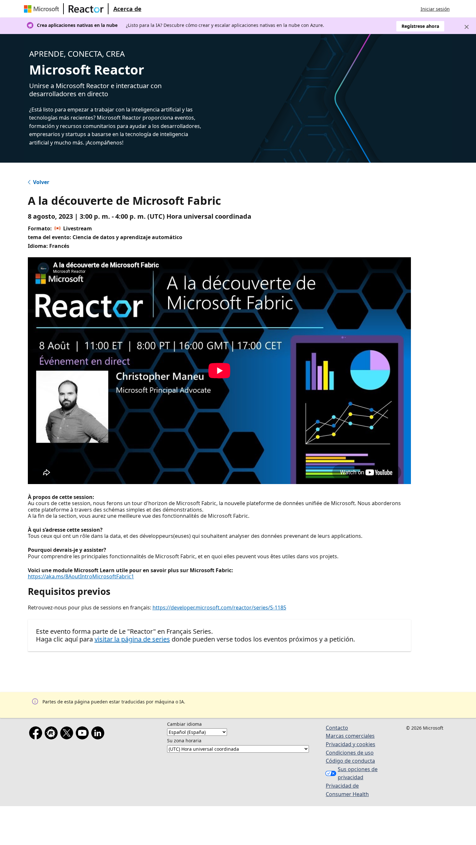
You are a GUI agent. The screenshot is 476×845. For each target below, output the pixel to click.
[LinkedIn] (99, 734)
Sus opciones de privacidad (358, 773)
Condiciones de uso (350, 752)
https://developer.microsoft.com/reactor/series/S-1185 (219, 607)
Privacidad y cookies (350, 744)
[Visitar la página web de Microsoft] (43, 8)
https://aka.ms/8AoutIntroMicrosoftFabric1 (81, 576)
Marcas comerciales (350, 735)
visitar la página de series (132, 639)
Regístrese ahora (420, 26)
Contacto (337, 727)
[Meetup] (52, 734)
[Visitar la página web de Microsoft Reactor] (86, 8)
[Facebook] (37, 734)
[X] (68, 734)
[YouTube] (83, 734)
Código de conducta (350, 760)
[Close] (466, 27)
